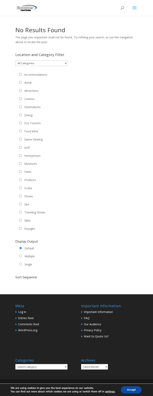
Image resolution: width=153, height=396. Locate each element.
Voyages (29, 228)
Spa (26, 204)
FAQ (86, 318)
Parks (27, 172)
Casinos (29, 99)
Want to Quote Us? (96, 336)
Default (29, 248)
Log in (22, 312)
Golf (27, 147)
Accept (131, 390)
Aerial (27, 82)
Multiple (30, 256)
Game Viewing (33, 139)
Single (28, 264)
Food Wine (31, 131)
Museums (30, 164)
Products (30, 180)
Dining (28, 115)
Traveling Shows (34, 212)
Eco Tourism (32, 123)
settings (110, 391)
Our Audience (92, 324)
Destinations (32, 107)
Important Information (98, 312)
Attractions (31, 91)
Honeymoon (32, 156)
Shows (28, 196)
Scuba (28, 188)
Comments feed (28, 324)
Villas (27, 220)
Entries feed (25, 318)
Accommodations (35, 74)
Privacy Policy (92, 330)
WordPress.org (27, 330)
